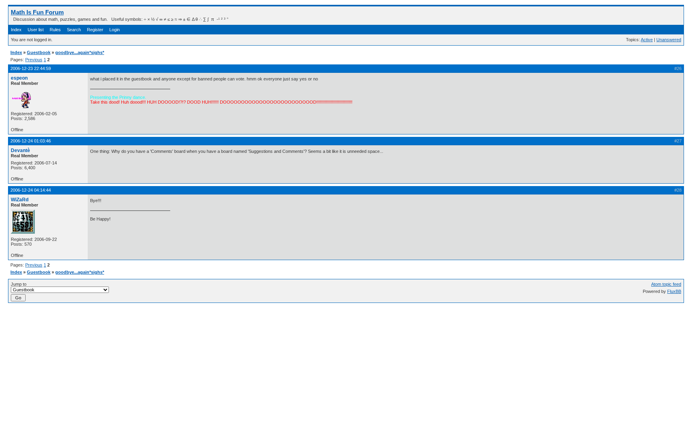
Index (16, 29)
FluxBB (674, 291)
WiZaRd (19, 199)
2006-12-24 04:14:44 (30, 190)
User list (36, 29)
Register (95, 29)
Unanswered (668, 39)
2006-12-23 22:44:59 (30, 68)
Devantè (20, 150)
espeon (19, 78)
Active (647, 39)
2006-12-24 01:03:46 (30, 140)
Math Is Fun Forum (37, 12)
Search (74, 29)
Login (114, 29)
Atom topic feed (666, 284)
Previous (33, 59)
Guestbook (38, 52)
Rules (55, 29)
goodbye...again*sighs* (79, 52)
